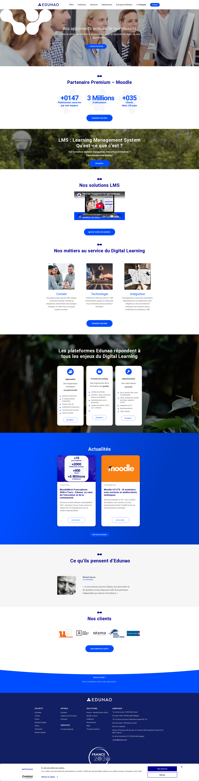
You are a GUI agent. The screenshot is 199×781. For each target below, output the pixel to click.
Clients (37, 726)
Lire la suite (75, 520)
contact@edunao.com (119, 740)
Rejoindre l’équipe (40, 722)
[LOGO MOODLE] (120, 468)
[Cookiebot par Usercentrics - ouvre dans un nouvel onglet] (27, 777)
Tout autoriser (162, 769)
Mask (88, 726)
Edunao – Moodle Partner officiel (97, 712)
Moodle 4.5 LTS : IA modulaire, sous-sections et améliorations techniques (120, 492)
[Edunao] (48, 4)
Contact (37, 716)
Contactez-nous (99, 46)
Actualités (38, 712)
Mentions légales (40, 732)
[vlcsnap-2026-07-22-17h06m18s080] (76, 468)
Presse (37, 719)
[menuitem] (71, 4)
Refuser (162, 775)
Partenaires (38, 729)
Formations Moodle (67, 729)
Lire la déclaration (88, 579)
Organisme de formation (69, 716)
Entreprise (64, 719)
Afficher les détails (48, 777)
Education (64, 712)
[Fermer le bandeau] (181, 767)
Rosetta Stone (91, 722)
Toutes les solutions (93, 729)
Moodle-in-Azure (92, 716)
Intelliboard (90, 719)
